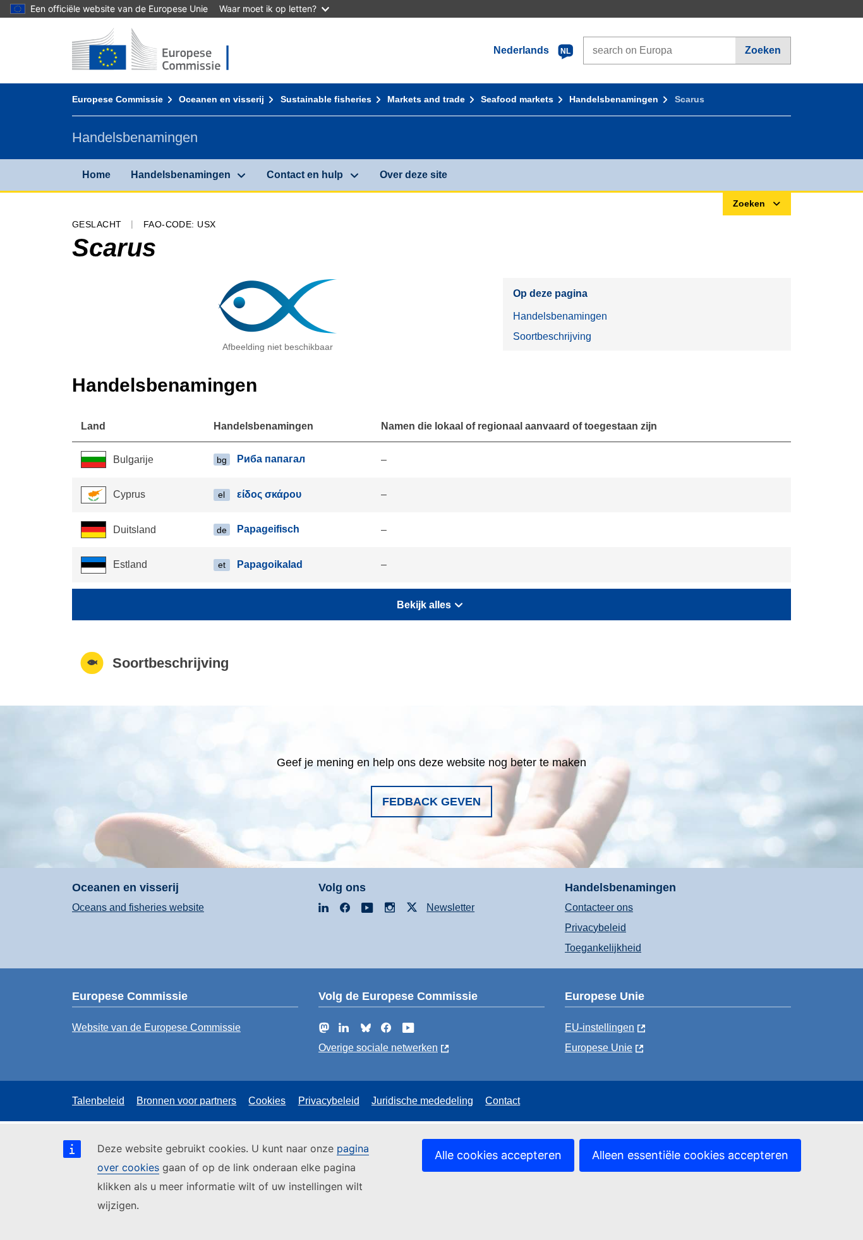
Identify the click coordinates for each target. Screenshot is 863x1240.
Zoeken (763, 50)
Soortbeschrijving (552, 336)
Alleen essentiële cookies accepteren (690, 1155)
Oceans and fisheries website (138, 907)
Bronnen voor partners (186, 1100)
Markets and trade (426, 99)
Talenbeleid (98, 1100)
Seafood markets (517, 99)
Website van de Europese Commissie (156, 1027)
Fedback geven (431, 801)
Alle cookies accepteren (498, 1155)
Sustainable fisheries (326, 99)
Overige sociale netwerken (378, 1047)
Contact (502, 1100)
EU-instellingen (599, 1027)
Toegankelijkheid (603, 947)
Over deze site (413, 174)
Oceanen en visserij (221, 99)
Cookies (267, 1100)
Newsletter (450, 907)
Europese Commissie (117, 99)
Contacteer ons (599, 907)
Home (96, 174)
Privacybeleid (595, 927)
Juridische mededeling (422, 1100)
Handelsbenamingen (613, 99)
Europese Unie (598, 1047)
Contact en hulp (305, 174)
